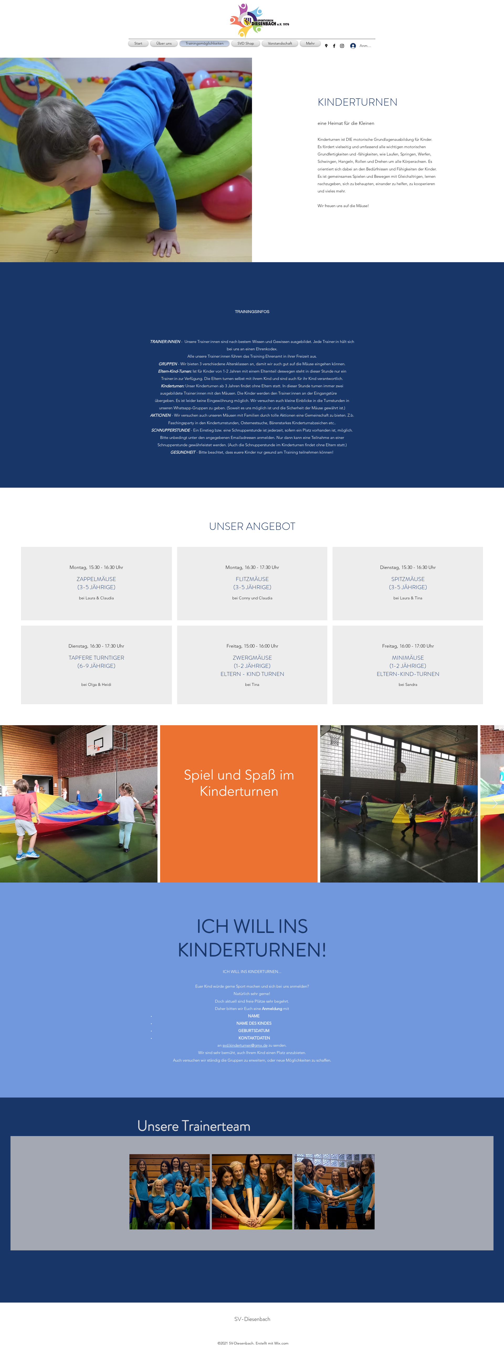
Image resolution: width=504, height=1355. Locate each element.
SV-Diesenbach (252, 1319)
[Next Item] (495, 804)
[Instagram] (342, 46)
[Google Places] (326, 46)
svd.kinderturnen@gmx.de (245, 1045)
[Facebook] (334, 46)
